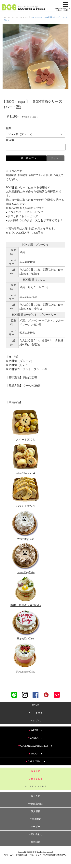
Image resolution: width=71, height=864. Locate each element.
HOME (35, 705)
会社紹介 (35, 842)
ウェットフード (23, 17)
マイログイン (35, 720)
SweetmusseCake (25, 671)
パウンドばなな (25, 505)
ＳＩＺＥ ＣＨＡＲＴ (36, 786)
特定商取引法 (35, 803)
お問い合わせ (35, 834)
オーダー (35, 826)
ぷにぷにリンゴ (25, 472)
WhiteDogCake (25, 539)
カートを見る (35, 713)
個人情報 (35, 811)
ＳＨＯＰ (35, 796)
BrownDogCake (26, 572)
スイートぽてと (25, 439)
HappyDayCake (25, 638)
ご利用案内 (35, 819)
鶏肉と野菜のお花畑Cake (25, 605)
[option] (35, 56)
